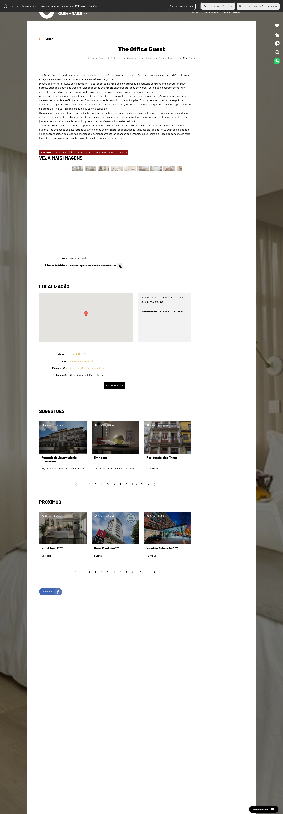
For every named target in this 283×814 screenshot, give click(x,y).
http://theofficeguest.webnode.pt (87, 368)
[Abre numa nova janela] (141, 407)
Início (91, 58)
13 (141, 484)
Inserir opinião (114, 385)
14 (147, 484)
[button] (86, 314)
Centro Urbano (166, 58)
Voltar (49, 39)
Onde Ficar (116, 58)
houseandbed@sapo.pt (81, 361)
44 (147, 571)
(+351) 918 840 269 (78, 354)
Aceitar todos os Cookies (218, 6)
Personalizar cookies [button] (181, 6)
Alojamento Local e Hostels (140, 58)
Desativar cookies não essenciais (258, 6)
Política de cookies (86, 6)
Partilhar (47, 591)
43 (141, 571)
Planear (102, 58)
